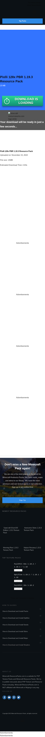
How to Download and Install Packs (15, 611)
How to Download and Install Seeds (15, 625)
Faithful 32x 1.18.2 (24, 585)
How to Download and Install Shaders (16, 645)
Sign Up (22, 500)
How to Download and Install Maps (15, 638)
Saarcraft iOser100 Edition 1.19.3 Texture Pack (11, 530)
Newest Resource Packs (14, 511)
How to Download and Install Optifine (16, 618)
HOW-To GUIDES (9, 605)
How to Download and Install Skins (15, 631)
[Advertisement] (22, 267)
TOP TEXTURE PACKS (11, 558)
